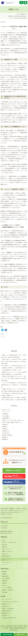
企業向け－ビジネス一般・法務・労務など (17, 16)
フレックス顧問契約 (7, 587)
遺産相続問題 (5, 576)
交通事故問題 (5, 418)
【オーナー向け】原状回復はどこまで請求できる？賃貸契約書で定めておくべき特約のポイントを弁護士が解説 (13, 385)
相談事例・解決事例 (6, 435)
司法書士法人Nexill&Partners (9, 617)
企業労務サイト (6, 615)
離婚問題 (4, 439)
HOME (3, 540)
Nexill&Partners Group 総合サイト (10, 601)
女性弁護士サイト (6, 606)
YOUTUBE (5, 526)
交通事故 (4, 583)
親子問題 (4, 574)
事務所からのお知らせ (7, 551)
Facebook (4, 527)
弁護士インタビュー (7, 549)
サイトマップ (5, 564)
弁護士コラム (23, 14)
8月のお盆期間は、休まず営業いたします (11, 370)
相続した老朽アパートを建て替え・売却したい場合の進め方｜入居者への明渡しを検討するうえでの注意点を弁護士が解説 (13, 361)
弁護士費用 (4, 592)
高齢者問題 (4, 580)
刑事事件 (4, 426)
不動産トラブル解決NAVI (8, 608)
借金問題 (4, 424)
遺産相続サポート (6, 604)
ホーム (17, 14)
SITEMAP (3, 514)
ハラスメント (5, 411)
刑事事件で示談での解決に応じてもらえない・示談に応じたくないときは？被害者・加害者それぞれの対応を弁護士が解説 (13, 378)
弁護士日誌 (4, 431)
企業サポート (5, 585)
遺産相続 (4, 437)
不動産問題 (4, 413)
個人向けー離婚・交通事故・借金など (10, 422)
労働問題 (4, 428)
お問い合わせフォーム (7, 562)
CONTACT (10, 514)
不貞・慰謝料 (5, 416)
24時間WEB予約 (6, 556)
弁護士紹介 (4, 544)
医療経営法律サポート (7, 610)
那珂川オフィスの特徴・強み (9, 542)
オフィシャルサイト (7, 599)
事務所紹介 (4, 546)
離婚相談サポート (6, 613)
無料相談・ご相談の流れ (8, 590)
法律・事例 (4, 433)
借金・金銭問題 (6, 578)
